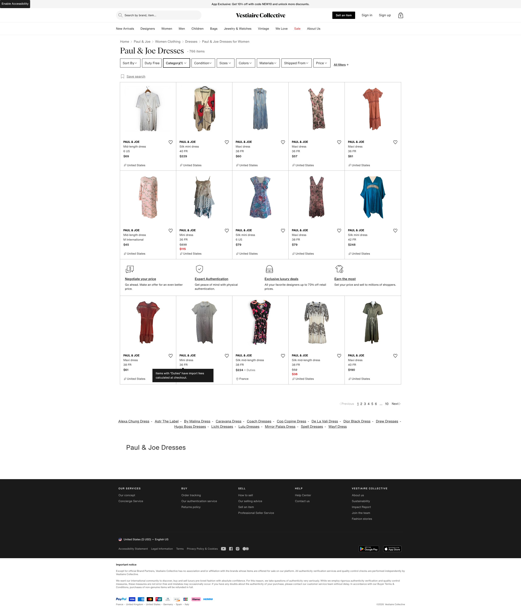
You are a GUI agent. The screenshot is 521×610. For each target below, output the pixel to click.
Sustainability (361, 501)
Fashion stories (362, 519)
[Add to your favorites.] (170, 142)
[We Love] (291, 28)
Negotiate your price (140, 278)
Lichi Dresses (222, 426)
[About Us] (323, 28)
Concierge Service (130, 501)
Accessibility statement (133, 549)
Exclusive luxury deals (281, 278)
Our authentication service (199, 501)
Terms (180, 549)
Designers (147, 28)
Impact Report (361, 507)
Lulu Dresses (249, 426)
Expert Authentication (211, 278)
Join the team (361, 513)
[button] (401, 15)
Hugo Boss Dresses (190, 426)
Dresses (191, 41)
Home (124, 41)
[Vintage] (272, 28)
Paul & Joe (142, 41)
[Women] (175, 28)
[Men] (188, 28)
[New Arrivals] (137, 28)
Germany (168, 604)
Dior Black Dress (356, 421)
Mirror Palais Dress (280, 426)
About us (358, 495)
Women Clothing (168, 41)
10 (387, 403)
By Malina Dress (197, 421)
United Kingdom (134, 604)
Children (198, 28)
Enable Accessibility (15, 4)
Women (166, 28)
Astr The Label (166, 421)
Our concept (126, 495)
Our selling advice (250, 501)
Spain (179, 604)
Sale (297, 28)
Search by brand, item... (140, 15)
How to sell (245, 495)
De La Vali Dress (325, 421)
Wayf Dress (337, 426)
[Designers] (158, 28)
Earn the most (345, 278)
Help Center (303, 495)
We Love (282, 28)
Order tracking (191, 495)
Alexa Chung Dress (133, 421)
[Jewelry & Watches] (254, 28)
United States (153, 604)
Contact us (302, 501)
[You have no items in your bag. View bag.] (401, 15)
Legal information (162, 549)
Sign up (385, 15)
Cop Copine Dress (291, 421)
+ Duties (249, 370)
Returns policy (190, 507)
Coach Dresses (259, 421)
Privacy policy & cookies (202, 549)
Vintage (263, 28)
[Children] (206, 28)
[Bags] (220, 28)
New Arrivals (125, 28)
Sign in (367, 15)
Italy (187, 604)
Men (182, 28)
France (119, 604)
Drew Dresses (387, 421)
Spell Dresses (312, 426)
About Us (313, 28)
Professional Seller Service (256, 513)
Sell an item (344, 15)
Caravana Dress (228, 421)
